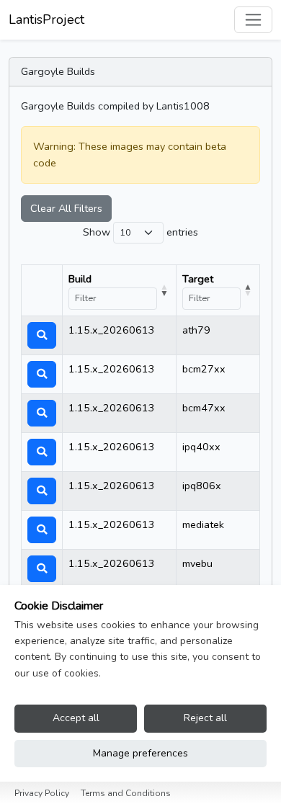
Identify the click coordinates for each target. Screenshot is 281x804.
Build (80, 279)
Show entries (140, 232)
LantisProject (46, 19)
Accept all (76, 718)
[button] (41, 335)
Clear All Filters (66, 208)
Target (197, 279)
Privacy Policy (41, 793)
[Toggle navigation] (253, 19)
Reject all (205, 718)
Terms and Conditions (126, 793)
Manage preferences (140, 753)
